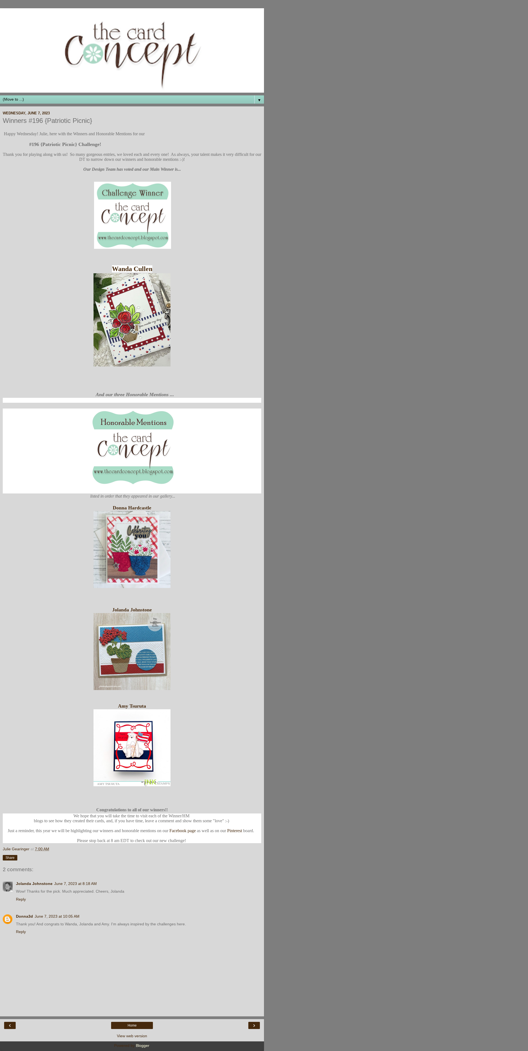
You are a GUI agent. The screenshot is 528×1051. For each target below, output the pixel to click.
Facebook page (182, 830)
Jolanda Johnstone (132, 610)
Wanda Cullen (132, 268)
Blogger (142, 1045)
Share (10, 858)
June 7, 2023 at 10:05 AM (57, 916)
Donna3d (24, 916)
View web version (132, 1036)
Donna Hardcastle (132, 508)
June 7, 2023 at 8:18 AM (75, 883)
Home (132, 1025)
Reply (21, 899)
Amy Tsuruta (132, 706)
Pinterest (234, 830)
